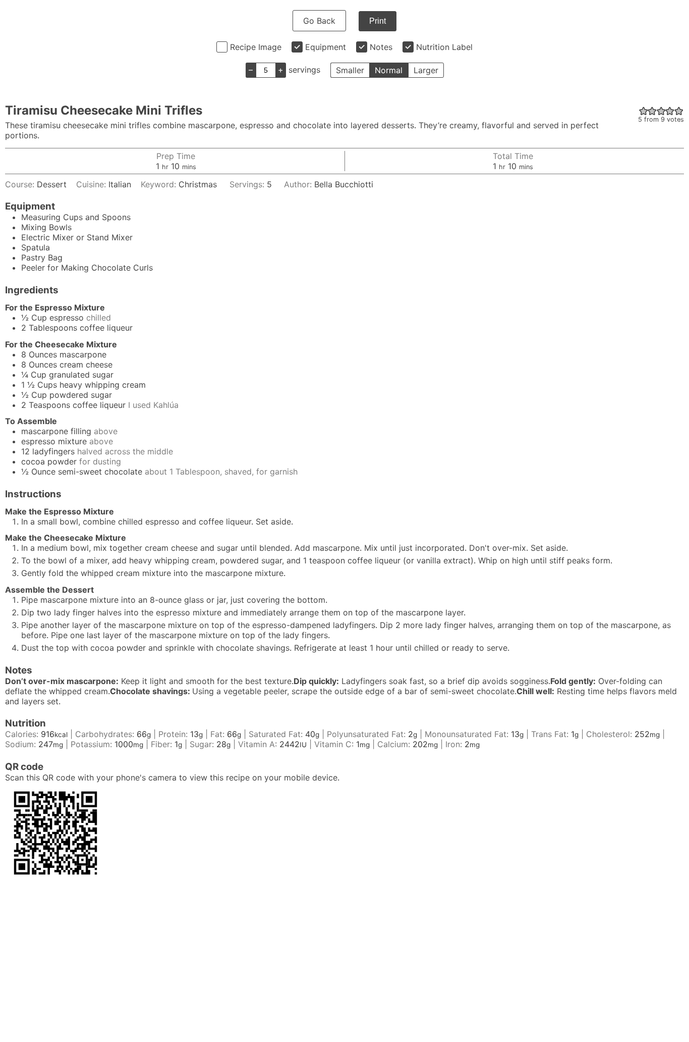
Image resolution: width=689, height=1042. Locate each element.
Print (377, 21)
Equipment (325, 47)
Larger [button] (426, 70)
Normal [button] (389, 70)
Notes (381, 47)
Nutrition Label (444, 47)
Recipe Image (255, 47)
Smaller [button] (350, 70)
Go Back (319, 21)
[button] (643, 111)
